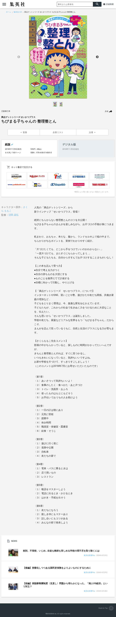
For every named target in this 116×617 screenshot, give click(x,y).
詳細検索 (110, 4)
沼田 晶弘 (13, 214)
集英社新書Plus (89, 555)
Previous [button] (19, 57)
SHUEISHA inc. (52, 614)
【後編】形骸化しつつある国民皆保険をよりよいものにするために (57, 567)
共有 (106, 111)
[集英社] (17, 4)
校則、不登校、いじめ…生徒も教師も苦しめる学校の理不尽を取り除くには (61, 550)
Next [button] (97, 57)
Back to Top (106, 608)
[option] (58, 57)
